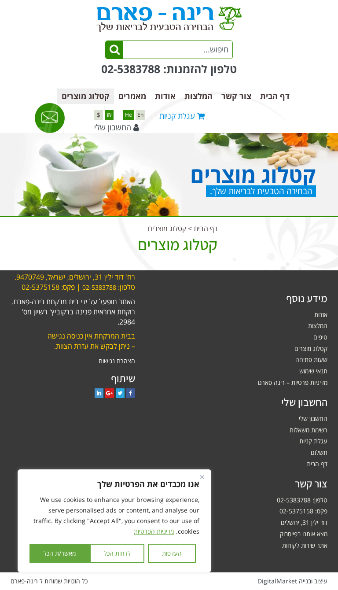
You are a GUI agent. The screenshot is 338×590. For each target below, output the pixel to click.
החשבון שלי (112, 127)
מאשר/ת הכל (60, 553)
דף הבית (275, 96)
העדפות (172, 553)
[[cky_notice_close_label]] (202, 477)
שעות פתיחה (311, 359)
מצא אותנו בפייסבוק (303, 534)
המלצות (198, 96)
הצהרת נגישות (117, 361)
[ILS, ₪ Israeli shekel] (109, 115)
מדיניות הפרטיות (154, 531)
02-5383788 (130, 68)
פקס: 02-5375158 (303, 511)
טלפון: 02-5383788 (302, 500)
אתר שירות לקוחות (304, 545)
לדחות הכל (117, 553)
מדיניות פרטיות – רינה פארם (292, 382)
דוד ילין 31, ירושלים (304, 522)
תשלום (319, 452)
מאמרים (132, 96)
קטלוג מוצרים (86, 96)
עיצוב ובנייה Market (292, 581)
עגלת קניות (313, 441)
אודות (165, 96)
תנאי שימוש (313, 371)
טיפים (320, 337)
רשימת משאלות (308, 430)
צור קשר (236, 96)
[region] (114, 520)
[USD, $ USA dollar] (98, 115)
